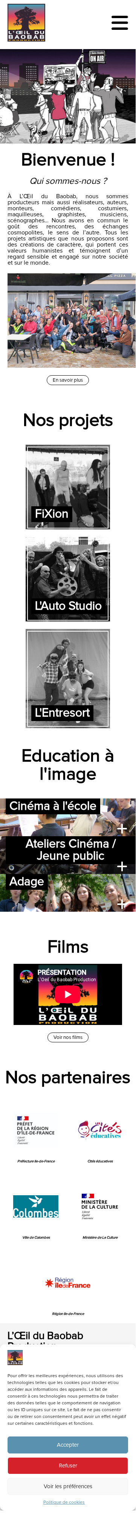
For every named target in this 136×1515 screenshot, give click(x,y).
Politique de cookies (64, 1502)
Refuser (68, 1466)
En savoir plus (68, 380)
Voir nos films (68, 1037)
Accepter (68, 1445)
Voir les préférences (68, 1486)
